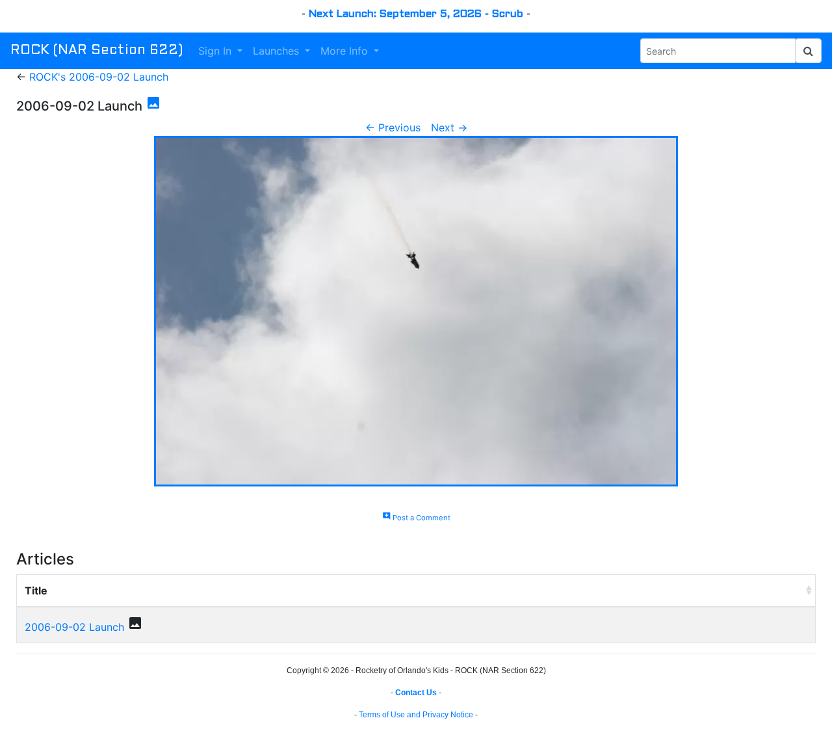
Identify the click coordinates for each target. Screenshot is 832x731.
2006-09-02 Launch (74, 626)
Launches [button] (277, 50)
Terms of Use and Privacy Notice (416, 714)
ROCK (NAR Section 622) (96, 51)
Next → (449, 127)
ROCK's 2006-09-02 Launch (98, 76)
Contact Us (416, 692)
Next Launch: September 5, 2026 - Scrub (416, 14)
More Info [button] (345, 50)
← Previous (393, 127)
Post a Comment (416, 517)
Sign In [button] (216, 50)
